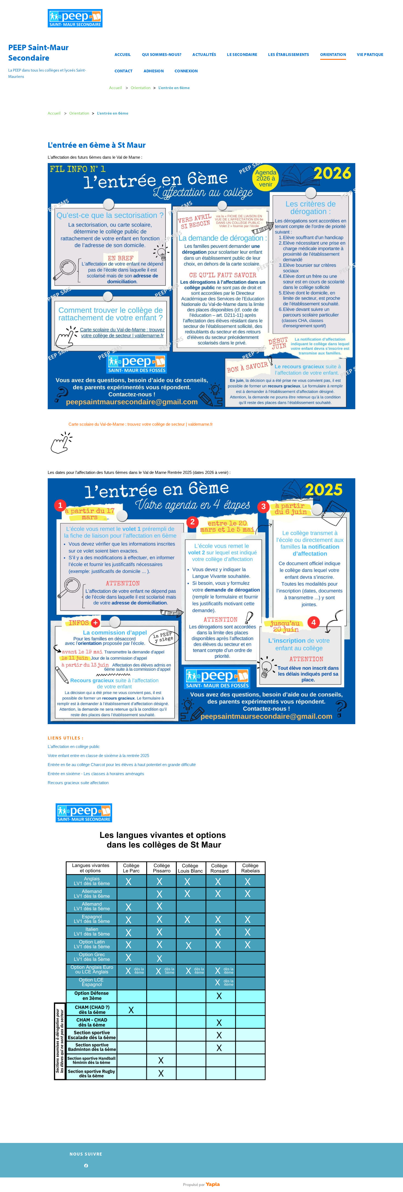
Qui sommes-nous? (162, 54)
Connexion (186, 70)
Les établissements (288, 54)
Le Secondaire (242, 54)
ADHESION (154, 70)
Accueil (123, 54)
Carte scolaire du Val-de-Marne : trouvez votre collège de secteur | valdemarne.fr (141, 424)
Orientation (333, 54)
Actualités (204, 54)
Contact (124, 70)
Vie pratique (370, 54)
